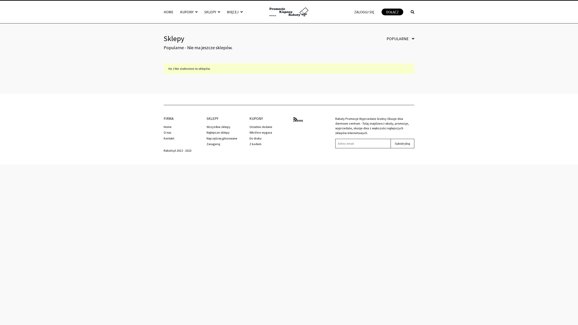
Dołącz (392, 12)
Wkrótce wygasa (260, 132)
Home (168, 12)
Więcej (233, 12)
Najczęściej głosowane (222, 138)
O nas (167, 132)
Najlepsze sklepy (218, 132)
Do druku (255, 138)
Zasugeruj (213, 144)
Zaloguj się (364, 12)
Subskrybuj (402, 144)
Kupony (187, 12)
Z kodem (255, 144)
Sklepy (210, 12)
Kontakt (169, 138)
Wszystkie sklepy (218, 127)
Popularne (398, 38)
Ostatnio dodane (260, 127)
